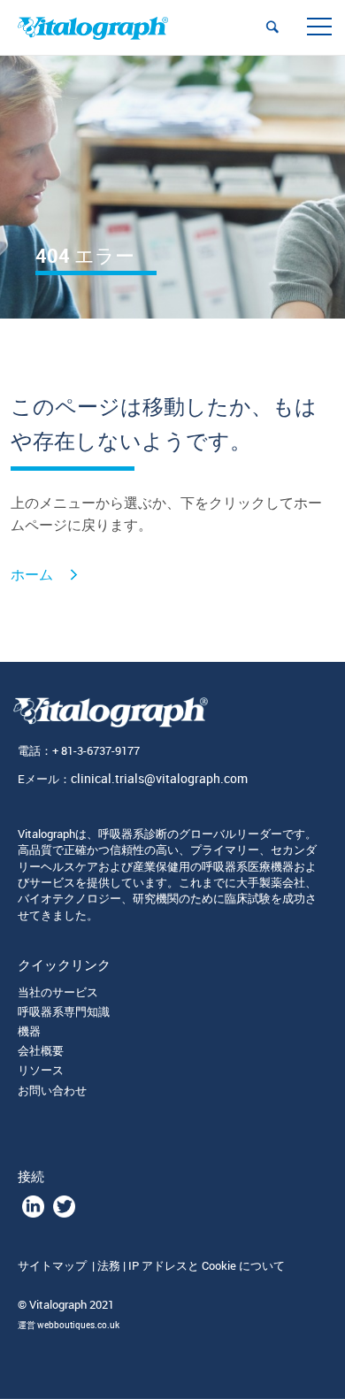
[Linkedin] (33, 1213)
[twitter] (64, 1213)
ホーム (32, 574)
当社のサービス (58, 992)
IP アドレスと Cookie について (206, 1265)
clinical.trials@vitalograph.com (159, 778)
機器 (29, 1031)
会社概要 (41, 1050)
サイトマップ (53, 1265)
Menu (318, 26)
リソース (41, 1070)
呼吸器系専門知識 (64, 1011)
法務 (108, 1265)
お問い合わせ (52, 1090)
